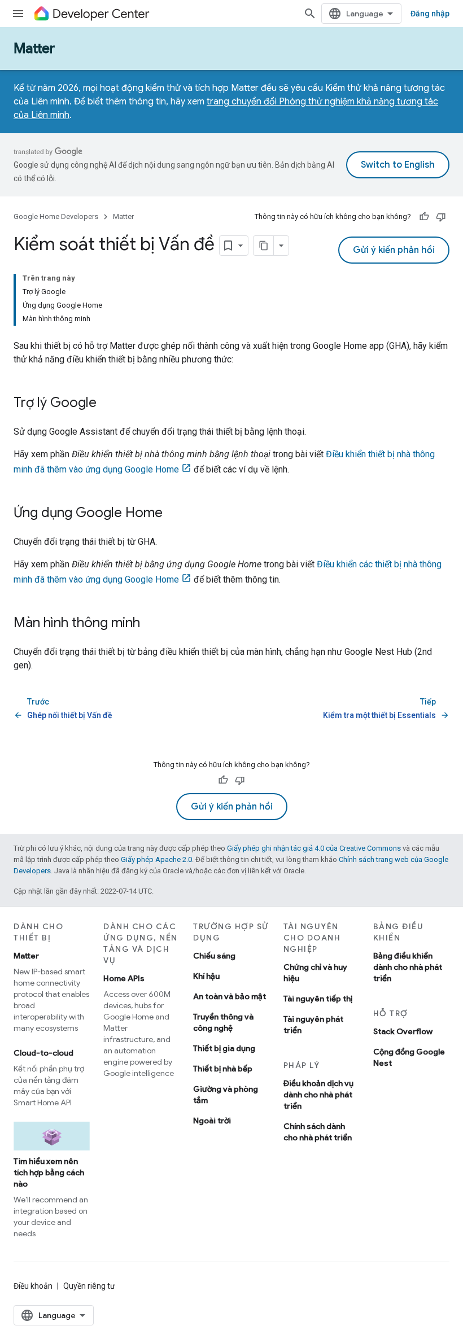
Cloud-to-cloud (43, 1053)
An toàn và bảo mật (229, 996)
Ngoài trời (212, 1120)
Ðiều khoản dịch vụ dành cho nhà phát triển (318, 1094)
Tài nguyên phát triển (313, 1024)
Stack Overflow (403, 1031)
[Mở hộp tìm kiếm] (310, 13)
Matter (34, 48)
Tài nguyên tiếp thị (317, 999)
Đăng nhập (429, 13)
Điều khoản (33, 1285)
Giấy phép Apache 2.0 (156, 859)
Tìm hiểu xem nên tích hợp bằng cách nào (49, 1172)
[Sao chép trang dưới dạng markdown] (264, 245)
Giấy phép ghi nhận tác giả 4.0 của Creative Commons (314, 848)
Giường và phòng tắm (225, 1094)
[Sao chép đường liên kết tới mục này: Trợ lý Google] (108, 403)
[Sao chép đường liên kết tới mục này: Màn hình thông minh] (151, 624)
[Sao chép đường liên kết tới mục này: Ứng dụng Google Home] (174, 513)
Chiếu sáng (214, 956)
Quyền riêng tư (89, 1285)
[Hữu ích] (424, 216)
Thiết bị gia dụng (224, 1048)
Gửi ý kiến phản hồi (394, 250)
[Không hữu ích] (441, 216)
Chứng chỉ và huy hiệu (315, 972)
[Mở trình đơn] (18, 13)
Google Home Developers (56, 216)
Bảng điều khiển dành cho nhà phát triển (407, 967)
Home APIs (124, 978)
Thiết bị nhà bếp (222, 1069)
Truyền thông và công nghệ (223, 1022)
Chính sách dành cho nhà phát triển (317, 1132)
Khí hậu (206, 976)
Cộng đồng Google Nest (409, 1057)
